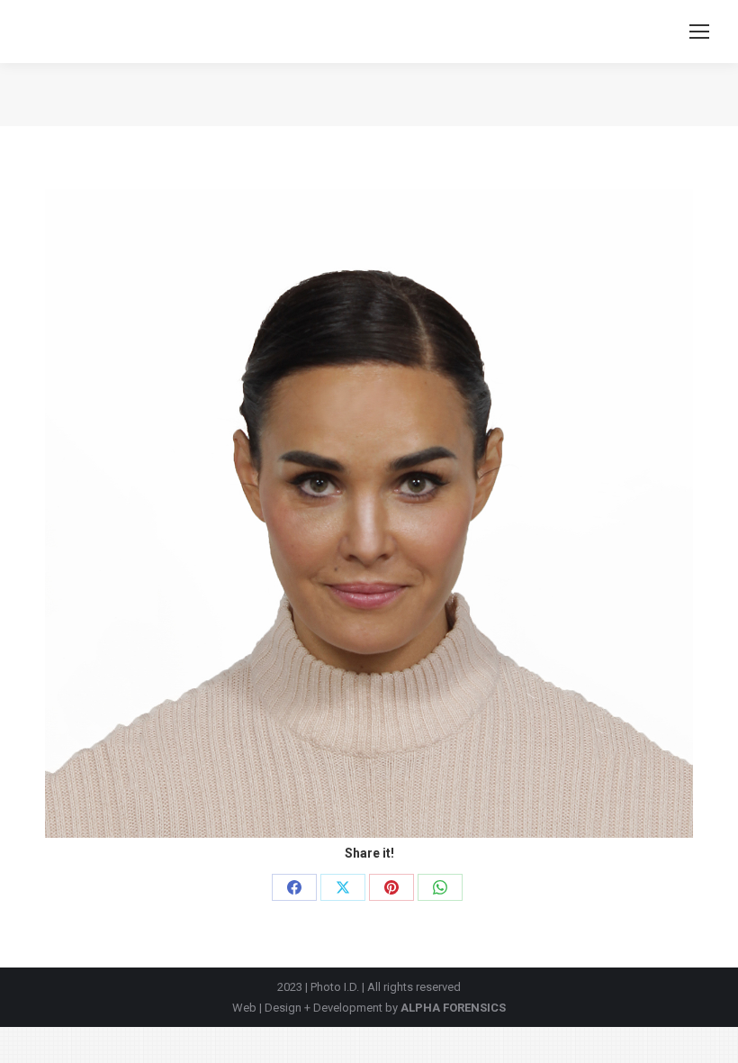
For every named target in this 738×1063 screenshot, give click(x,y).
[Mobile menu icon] (699, 31)
